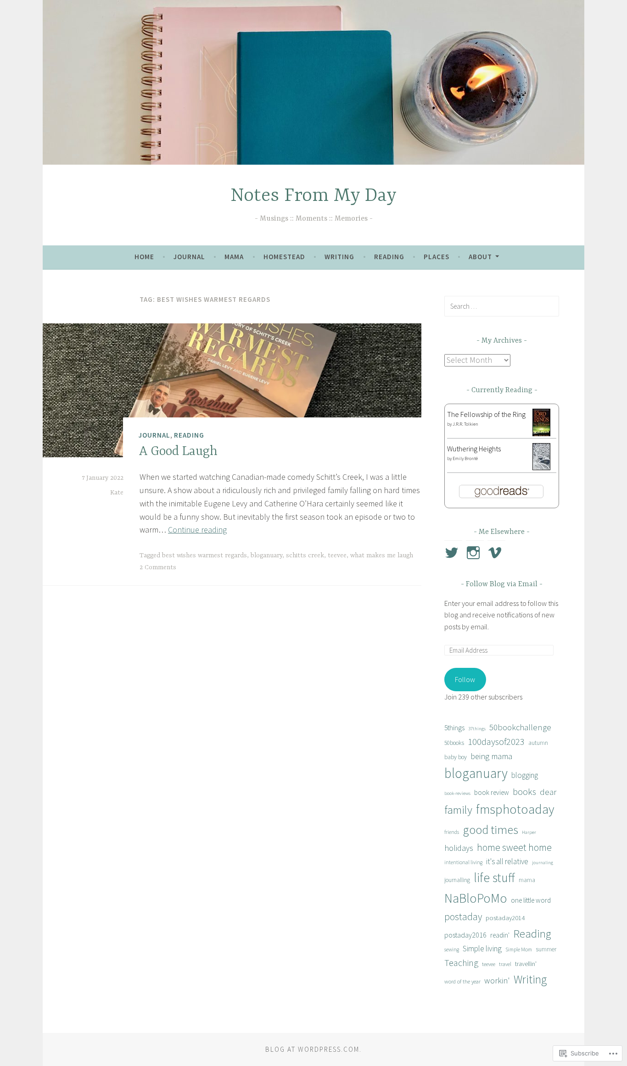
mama (527, 880)
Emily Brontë (465, 458)
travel (505, 964)
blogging (524, 775)
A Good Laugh (178, 451)
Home (144, 256)
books (524, 791)
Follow (465, 679)
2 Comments (158, 567)
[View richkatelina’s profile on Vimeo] (496, 552)
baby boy (455, 757)
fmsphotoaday (515, 809)
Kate (116, 492)
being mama (491, 756)
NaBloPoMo (475, 898)
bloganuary (266, 555)
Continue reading (197, 529)
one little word (531, 900)
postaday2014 (505, 917)
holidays (458, 848)
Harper (529, 832)
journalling (457, 880)
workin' (497, 980)
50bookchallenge (520, 727)
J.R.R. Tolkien (465, 424)
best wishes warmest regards (204, 555)
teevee (337, 555)
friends (451, 831)
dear (548, 792)
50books (454, 743)
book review (491, 792)
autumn (538, 743)
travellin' (526, 964)
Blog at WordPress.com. (313, 1049)
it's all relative (507, 861)
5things (454, 727)
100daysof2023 (496, 742)
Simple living (482, 949)
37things (477, 729)
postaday (463, 917)
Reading (389, 256)
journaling (542, 863)
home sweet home (514, 847)
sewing (451, 949)
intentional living (463, 862)
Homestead (284, 256)
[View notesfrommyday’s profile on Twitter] (453, 552)
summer (546, 949)
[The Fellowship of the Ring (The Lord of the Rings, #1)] (541, 435)
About (480, 256)
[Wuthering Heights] (541, 467)
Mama (234, 256)
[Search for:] (501, 306)
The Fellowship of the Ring (486, 414)
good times (490, 829)
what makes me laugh (381, 555)
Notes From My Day (313, 196)
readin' (499, 935)
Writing (339, 256)
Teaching (461, 962)
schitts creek (305, 555)
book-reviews (457, 793)
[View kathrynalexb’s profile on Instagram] (475, 552)
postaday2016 (465, 934)
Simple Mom (518, 949)
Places (436, 256)
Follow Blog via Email (501, 584)
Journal (189, 256)
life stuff (494, 878)
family (458, 809)
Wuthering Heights (474, 448)
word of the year (462, 981)
